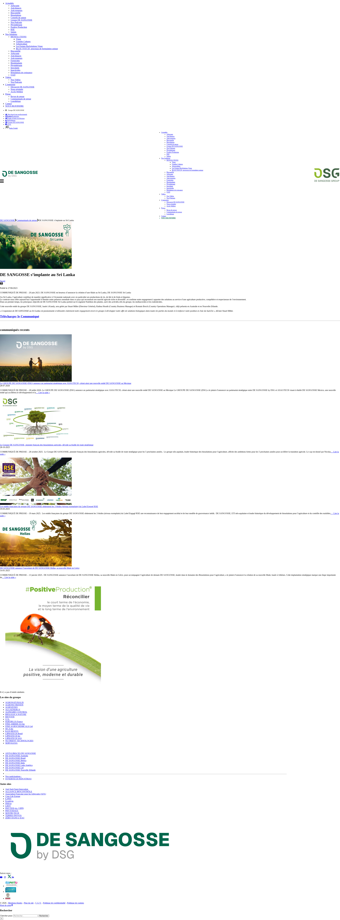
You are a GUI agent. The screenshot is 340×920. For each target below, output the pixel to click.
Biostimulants (16, 63)
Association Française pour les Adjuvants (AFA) (25, 794)
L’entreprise (10, 84)
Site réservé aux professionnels (17, 114)
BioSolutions (11, 120)
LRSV (8, 806)
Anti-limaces (16, 8)
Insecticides (15, 70)
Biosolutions (16, 15)
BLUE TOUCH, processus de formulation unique (37, 49)
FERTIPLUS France (14, 721)
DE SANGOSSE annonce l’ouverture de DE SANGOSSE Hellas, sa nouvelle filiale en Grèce (39, 568)
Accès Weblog (17, 92)
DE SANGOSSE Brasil (15, 758)
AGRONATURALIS (14, 702)
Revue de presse (17, 96)
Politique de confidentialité (54, 903)
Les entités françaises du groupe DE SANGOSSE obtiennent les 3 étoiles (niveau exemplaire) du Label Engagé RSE (49, 506)
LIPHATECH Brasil (14, 733)
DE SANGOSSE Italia (15, 763)
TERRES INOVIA (13, 815)
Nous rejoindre (17, 89)
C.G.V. (38, 903)
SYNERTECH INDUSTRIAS (18, 779)
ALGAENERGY (12, 709)
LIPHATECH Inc (12, 736)
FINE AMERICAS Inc (15, 724)
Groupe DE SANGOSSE (21, 20)
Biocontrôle (15, 13)
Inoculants (15, 68)
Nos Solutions (11, 34)
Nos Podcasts (16, 22)
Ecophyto (9, 801)
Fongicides (15, 60)
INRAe (8, 803)
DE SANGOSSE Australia (16, 756)
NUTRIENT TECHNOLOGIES (19, 741)
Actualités (9, 3)
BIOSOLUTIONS (18, 37)
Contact (8, 104)
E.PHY (8, 799)
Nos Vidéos (15, 80)
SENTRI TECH (12, 813)
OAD (13, 75)
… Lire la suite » (43, 392)
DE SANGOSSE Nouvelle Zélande (20, 770)
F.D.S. (9, 124)
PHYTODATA (11, 811)
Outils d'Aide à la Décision (16, 118)
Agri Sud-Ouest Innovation (16, 789)
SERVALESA (11, 743)
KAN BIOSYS (11, 731)
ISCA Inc (9, 729)
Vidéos (8, 77)
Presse (8, 94)
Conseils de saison (18, 17)
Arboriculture (21, 44)
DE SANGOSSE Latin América (19, 765)
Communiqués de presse (21, 99)
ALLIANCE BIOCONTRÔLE (18, 791)
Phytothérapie (16, 25)
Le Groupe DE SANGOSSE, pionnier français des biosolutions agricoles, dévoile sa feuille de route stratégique (46, 445)
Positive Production (19, 27)
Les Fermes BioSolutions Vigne (29, 46)
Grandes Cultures (23, 41)
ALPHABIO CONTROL (16, 712)
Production (13, 116)
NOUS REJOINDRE (14, 106)
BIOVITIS (9, 717)
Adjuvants (15, 6)
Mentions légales (15, 903)
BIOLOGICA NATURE (15, 714)
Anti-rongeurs (16, 10)
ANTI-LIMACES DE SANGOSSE (20, 753)
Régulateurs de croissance (21, 72)
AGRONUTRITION (14, 705)
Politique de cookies (75, 903)
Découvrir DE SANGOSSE (22, 87)
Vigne (18, 39)
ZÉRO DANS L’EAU (14, 818)
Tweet (2, 281)
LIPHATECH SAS (13, 738)
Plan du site (29, 903)
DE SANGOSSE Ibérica (15, 760)
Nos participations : (13, 776)
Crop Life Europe (12, 796)
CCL (7, 719)
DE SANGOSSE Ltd (14, 768)
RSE (13, 29)
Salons (13, 32)
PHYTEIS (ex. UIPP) (14, 808)
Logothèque (16, 101)
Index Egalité (13, 128)
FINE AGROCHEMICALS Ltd (19, 726)
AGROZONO (11, 707)
